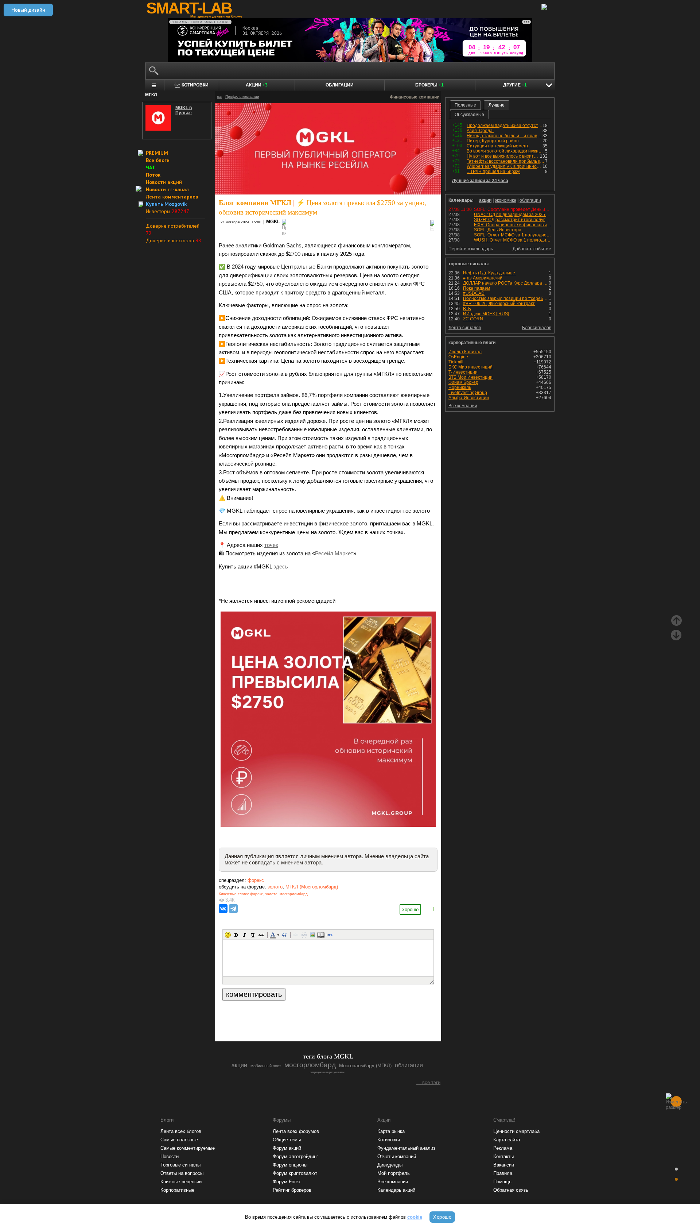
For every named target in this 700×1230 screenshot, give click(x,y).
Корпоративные (177, 1190)
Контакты (503, 1156)
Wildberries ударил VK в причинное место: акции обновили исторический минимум (504, 166)
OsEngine (458, 356)
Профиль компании (242, 97)
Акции (257, 85)
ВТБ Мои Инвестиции (470, 377)
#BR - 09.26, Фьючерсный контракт (499, 303)
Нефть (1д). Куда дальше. (489, 272)
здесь (281, 567)
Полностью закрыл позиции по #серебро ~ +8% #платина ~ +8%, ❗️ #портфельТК (506, 298)
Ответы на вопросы (181, 1173)
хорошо (410, 909)
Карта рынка (391, 1131)
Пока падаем (476, 288)
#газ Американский (482, 278)
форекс (256, 880)
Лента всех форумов (296, 1131)
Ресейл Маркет (334, 553)
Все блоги (158, 160)
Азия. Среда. (480, 130)
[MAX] (315, 1015)
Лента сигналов (464, 327)
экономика (505, 200)
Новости (169, 1156)
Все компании (462, 405)
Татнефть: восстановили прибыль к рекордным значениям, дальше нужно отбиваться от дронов (506, 161)
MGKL (273, 221)
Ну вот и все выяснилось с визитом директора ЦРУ (503, 156)
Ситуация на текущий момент (498, 146)
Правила (502, 1173)
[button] (228, 935)
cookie (414, 1217)
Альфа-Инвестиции (468, 397)
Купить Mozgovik (166, 204)
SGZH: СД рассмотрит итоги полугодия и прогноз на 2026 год (537, 219)
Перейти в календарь (470, 248)
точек (271, 545)
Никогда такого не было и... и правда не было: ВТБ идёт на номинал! (504, 135)
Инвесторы (167, 211)
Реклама (502, 1148)
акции (485, 200)
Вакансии (503, 1165)
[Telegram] (233, 908)
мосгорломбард (294, 894)
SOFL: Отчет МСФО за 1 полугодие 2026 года (521, 235)
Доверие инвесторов (173, 240)
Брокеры (429, 85)
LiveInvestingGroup (467, 392)
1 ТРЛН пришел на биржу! (493, 171)
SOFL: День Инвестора (497, 229)
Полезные (465, 105)
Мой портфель (393, 1173)
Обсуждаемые (469, 114)
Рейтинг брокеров (292, 1190)
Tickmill (455, 362)
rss (219, 97)
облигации (530, 200)
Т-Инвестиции (463, 372)
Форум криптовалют (295, 1173)
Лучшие (497, 105)
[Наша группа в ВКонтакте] (340, 1015)
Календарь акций (396, 1190)
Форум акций (287, 1148)
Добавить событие (532, 248)
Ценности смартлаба (516, 1131)
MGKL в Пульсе (183, 110)
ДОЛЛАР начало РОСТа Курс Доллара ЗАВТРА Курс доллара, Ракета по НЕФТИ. (506, 283)
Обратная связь (510, 1190)
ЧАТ (150, 167)
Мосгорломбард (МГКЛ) (365, 1065)
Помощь (502, 1181)
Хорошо (442, 1217)
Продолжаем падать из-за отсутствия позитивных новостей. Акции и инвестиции (504, 125)
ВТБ (467, 308)
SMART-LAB (189, 8)
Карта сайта (506, 1139)
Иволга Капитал (465, 351)
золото (275, 887)
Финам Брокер (463, 382)
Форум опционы (290, 1165)
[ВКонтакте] (223, 908)
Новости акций (164, 182)
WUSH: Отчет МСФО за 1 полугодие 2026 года (522, 240)
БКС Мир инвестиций (470, 367)
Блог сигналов (536, 327)
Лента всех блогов (180, 1131)
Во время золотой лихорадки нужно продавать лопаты (506, 151)
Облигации (340, 85)
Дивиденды (389, 1165)
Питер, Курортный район (493, 140)
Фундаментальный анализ (406, 1148)
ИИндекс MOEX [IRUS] (486, 313)
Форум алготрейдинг (295, 1156)
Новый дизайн (28, 10)
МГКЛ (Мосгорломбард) (311, 887)
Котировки (388, 1139)
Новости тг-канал (167, 189)
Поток (153, 174)
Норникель (459, 387)
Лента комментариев (172, 196)
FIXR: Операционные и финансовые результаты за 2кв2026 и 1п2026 (546, 224)
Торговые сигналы (180, 1165)
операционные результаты (327, 1072)
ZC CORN (473, 318)
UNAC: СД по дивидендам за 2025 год (513, 214)
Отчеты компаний (396, 1156)
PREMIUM (157, 153)
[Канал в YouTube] (365, 1015)
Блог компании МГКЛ (255, 203)
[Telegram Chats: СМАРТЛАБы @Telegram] (291, 1015)
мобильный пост (265, 1066)
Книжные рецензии (181, 1181)
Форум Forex (287, 1181)
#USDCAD (474, 293)
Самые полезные (179, 1139)
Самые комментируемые (187, 1148)
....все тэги (428, 1082)
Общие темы (287, 1139)
